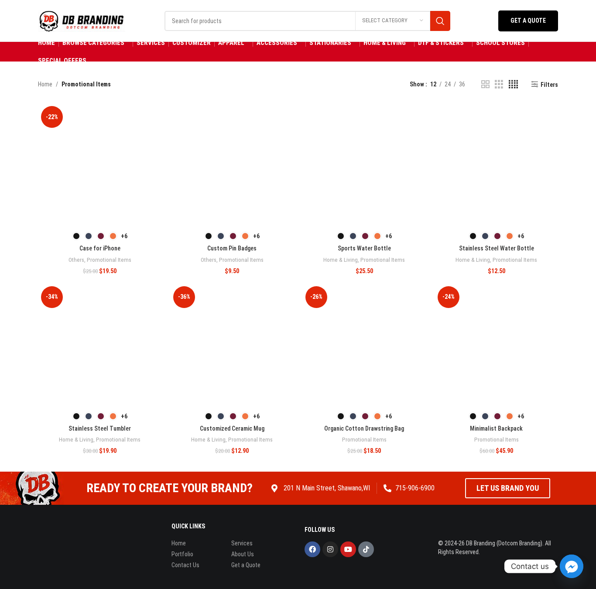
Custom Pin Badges (232, 248)
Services (242, 543)
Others (76, 260)
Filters (549, 84)
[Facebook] (312, 549)
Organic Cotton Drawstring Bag (364, 428)
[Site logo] (81, 20)
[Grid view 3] (499, 84)
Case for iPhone (99, 248)
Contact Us (185, 565)
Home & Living (340, 260)
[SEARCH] (440, 21)
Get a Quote (528, 20)
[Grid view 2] (485, 84)
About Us (242, 554)
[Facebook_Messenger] (571, 566)
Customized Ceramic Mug (232, 428)
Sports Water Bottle (364, 248)
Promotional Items (109, 260)
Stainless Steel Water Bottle (496, 248)
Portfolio (182, 554)
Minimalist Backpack (496, 428)
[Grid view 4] (513, 84)
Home (45, 84)
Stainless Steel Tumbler (100, 428)
